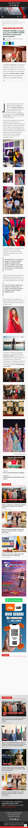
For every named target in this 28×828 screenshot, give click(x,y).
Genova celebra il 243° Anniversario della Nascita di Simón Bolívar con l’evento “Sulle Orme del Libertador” (14, 757)
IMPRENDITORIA (6, 525)
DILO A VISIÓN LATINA (13, 814)
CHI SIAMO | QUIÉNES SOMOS (13, 813)
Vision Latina (8, 39)
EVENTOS (5, 763)
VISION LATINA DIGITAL (24, 16)
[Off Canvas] (3, 16)
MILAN (18, 28)
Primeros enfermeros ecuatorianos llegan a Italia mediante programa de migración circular (14, 495)
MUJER (21, 28)
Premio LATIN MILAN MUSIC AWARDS (13, 472)
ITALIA (14, 28)
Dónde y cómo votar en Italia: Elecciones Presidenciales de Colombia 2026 (14, 544)
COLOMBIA (5, 550)
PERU (15, 525)
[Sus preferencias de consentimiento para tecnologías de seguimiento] (25, 825)
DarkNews (13, 824)
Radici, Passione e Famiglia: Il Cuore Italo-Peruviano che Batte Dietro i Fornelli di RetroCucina (14, 519)
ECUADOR (10, 28)
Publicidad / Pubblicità (14, 816)
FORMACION (20, 499)
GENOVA (5, 739)
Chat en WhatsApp (15, 600)
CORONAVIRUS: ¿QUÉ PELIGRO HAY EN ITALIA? (13, 477)
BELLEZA (5, 28)
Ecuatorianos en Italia (12, 499)
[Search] (20, 16)
